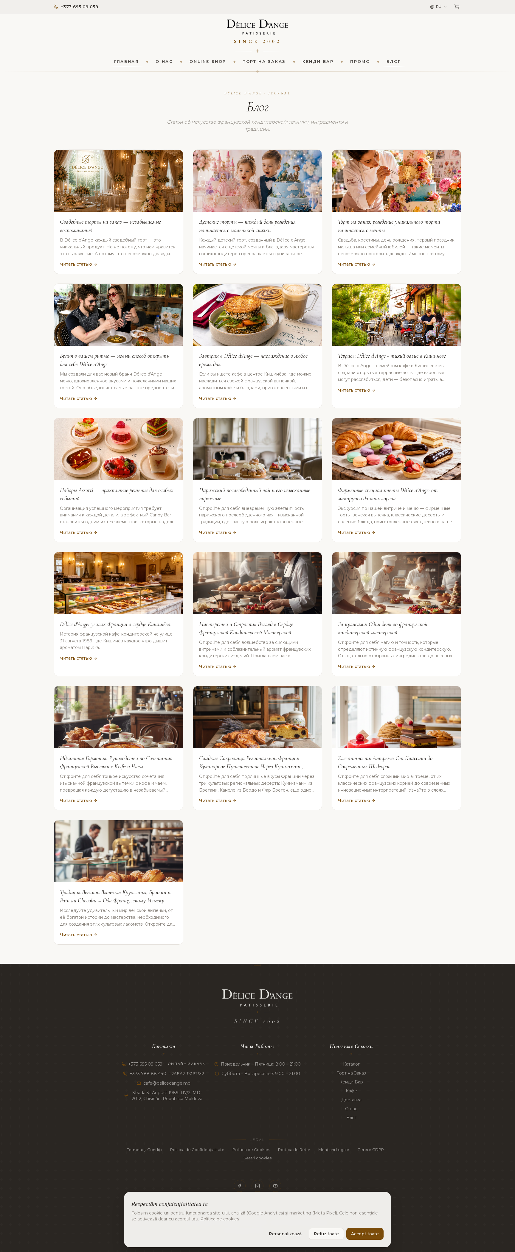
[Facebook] (240, 1186)
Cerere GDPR (370, 1149)
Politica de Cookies (251, 1149)
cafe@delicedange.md (166, 1083)
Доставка (351, 1099)
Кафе (351, 1091)
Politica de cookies (219, 1219)
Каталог (351, 1064)
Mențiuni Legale (333, 1149)
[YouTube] (275, 1186)
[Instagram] (257, 1186)
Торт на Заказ (264, 61)
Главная (126, 61)
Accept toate (365, 1234)
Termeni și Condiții (144, 1149)
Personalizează (285, 1234)
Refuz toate (326, 1234)
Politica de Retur (294, 1149)
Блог (394, 61)
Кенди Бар (318, 61)
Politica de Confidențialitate (197, 1149)
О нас (164, 61)
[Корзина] (456, 6)
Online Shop (208, 61)
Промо (360, 61)
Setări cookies (257, 1158)
